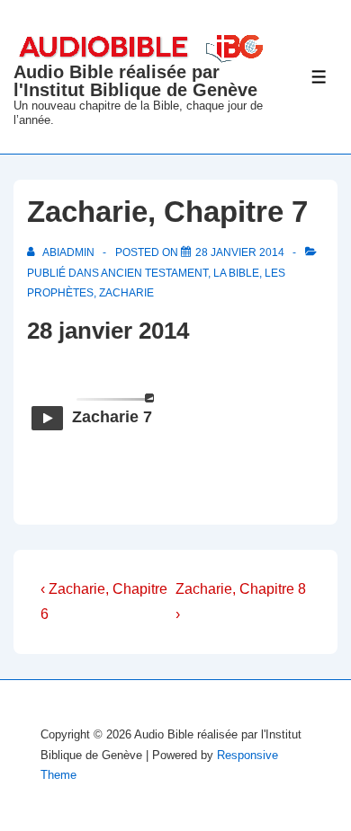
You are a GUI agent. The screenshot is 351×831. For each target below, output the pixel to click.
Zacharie (126, 293)
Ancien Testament (154, 273)
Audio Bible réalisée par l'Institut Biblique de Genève (135, 81)
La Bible (236, 273)
